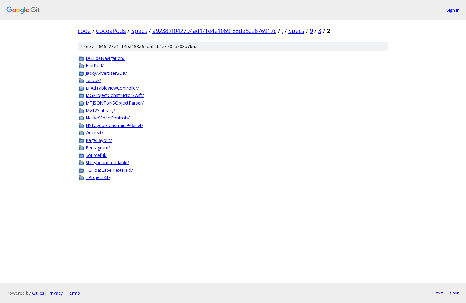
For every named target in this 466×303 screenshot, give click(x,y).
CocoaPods (111, 31)
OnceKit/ (94, 133)
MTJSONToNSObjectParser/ (115, 103)
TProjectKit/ (98, 177)
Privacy (55, 293)
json (455, 293)
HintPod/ (95, 65)
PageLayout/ (99, 140)
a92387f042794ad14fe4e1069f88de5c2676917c (214, 31)
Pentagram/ (98, 148)
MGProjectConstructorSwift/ (115, 95)
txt (439, 293)
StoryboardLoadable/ (107, 162)
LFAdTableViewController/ (112, 88)
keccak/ (93, 80)
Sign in (453, 10)
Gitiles (38, 293)
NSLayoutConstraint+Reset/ (114, 125)
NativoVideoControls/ (108, 118)
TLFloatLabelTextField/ (109, 170)
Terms (73, 293)
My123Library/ (100, 110)
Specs (139, 31)
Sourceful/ (96, 155)
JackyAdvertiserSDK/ (106, 73)
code (84, 31)
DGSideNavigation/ (105, 58)
